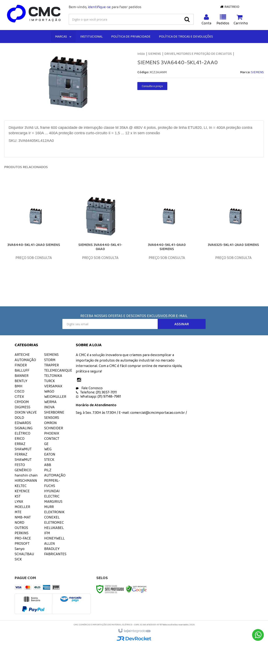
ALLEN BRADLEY (51, 546)
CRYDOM (22, 402)
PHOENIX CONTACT (51, 436)
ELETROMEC (54, 522)
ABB (47, 464)
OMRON (50, 423)
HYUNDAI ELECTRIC (52, 493)
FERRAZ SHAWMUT (23, 457)
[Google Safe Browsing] (136, 588)
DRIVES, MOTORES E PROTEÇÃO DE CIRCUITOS (198, 53)
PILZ (47, 470)
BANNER (21, 375)
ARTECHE (22, 354)
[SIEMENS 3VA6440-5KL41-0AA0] (100, 238)
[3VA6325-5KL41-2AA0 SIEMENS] (233, 238)
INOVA (49, 407)
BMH (18, 386)
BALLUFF (22, 370)
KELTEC (21, 485)
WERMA (50, 402)
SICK (18, 559)
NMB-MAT (23, 517)
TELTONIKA (53, 375)
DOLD (19, 417)
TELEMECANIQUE (58, 370)
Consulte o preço (152, 86)
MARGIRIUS (53, 501)
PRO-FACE (23, 538)
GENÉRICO (23, 470)
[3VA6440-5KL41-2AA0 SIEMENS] (33, 238)
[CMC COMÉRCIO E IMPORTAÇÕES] (34, 14)
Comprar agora (36, 262)
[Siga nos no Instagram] (80, 380)
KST (18, 496)
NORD (19, 522)
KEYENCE (22, 491)
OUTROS (21, 527)
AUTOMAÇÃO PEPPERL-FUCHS (55, 480)
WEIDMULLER (55, 396)
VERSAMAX (53, 386)
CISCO (19, 391)
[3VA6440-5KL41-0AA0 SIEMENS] (167, 238)
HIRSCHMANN (26, 480)
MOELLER (22, 506)
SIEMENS (154, 53)
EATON (49, 454)
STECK (49, 459)
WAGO (49, 391)
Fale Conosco (92, 388)
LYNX (19, 501)
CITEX (19, 396)
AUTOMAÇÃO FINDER (25, 362)
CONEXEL (52, 517)
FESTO (20, 464)
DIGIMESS (22, 407)
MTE (18, 512)
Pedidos (223, 23)
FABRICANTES (55, 554)
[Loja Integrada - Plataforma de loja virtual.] (134, 631)
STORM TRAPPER (51, 362)
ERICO (19, 438)
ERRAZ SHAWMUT (23, 446)
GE (46, 444)
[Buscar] (187, 19)
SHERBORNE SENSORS (54, 415)
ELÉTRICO (22, 433)
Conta (206, 23)
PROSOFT (22, 543)
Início (141, 53)
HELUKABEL (54, 527)
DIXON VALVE (26, 412)
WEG (48, 449)
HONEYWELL (54, 538)
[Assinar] (182, 324)
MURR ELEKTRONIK (54, 509)
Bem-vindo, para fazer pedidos (105, 7)
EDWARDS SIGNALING (23, 425)
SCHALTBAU (24, 554)
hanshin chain (26, 475)
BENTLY (21, 381)
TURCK (49, 381)
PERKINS (21, 533)
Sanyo (19, 548)
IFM (47, 533)
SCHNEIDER (53, 428)
